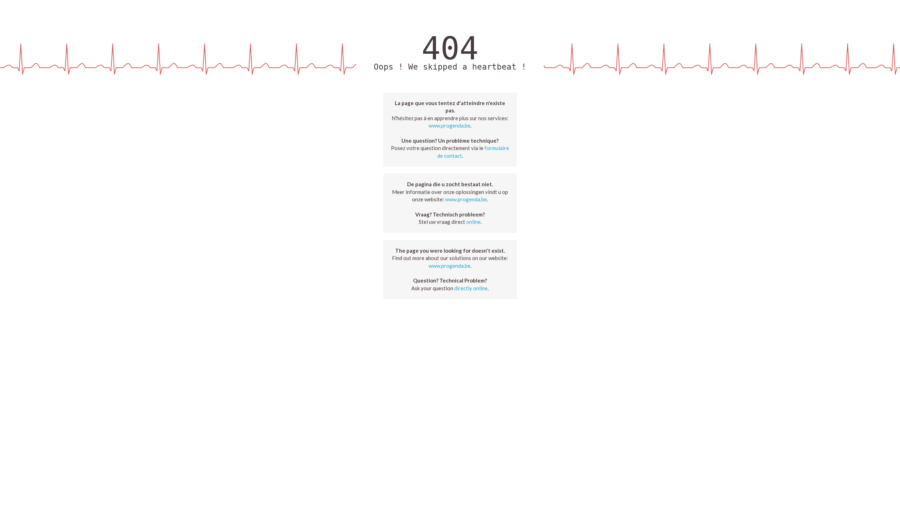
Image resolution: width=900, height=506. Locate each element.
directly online (471, 288)
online (473, 222)
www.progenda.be (449, 125)
